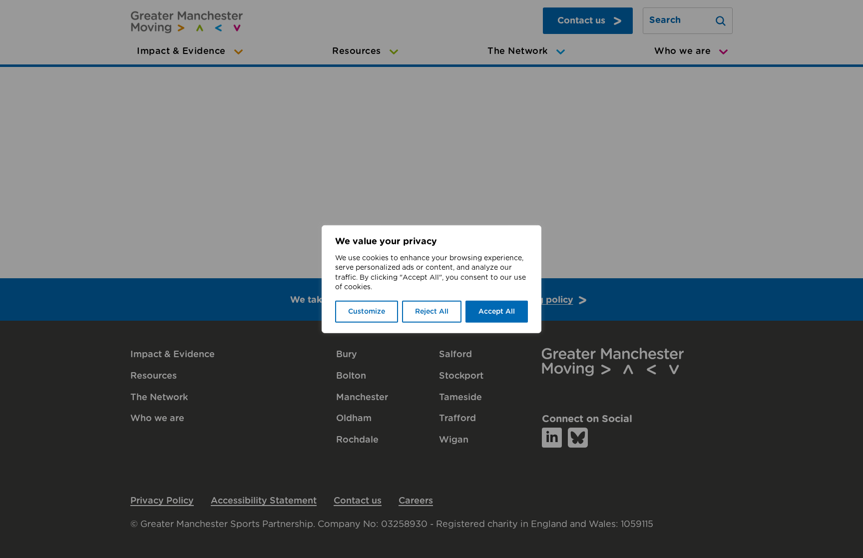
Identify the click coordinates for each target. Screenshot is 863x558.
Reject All (431, 311)
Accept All (496, 311)
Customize (366, 311)
